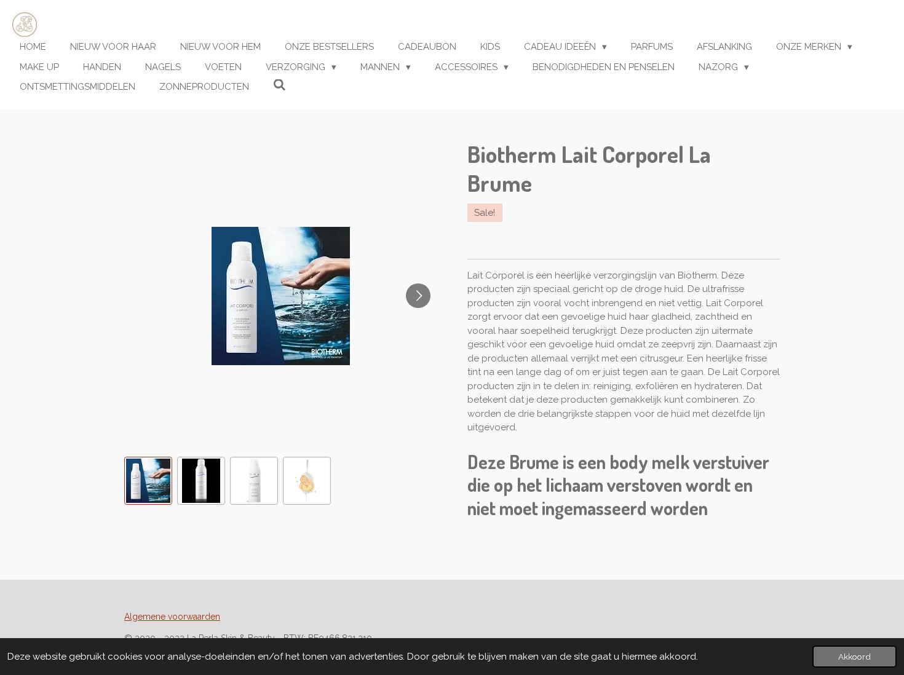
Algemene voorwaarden (172, 617)
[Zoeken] (279, 85)
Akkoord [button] (854, 656)
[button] (148, 481)
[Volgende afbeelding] (418, 295)
